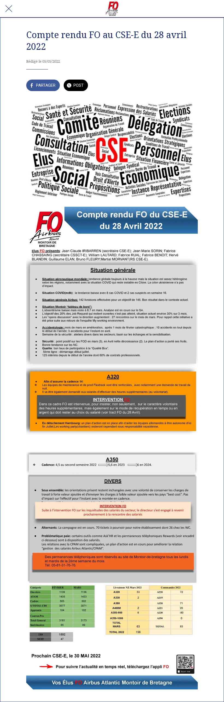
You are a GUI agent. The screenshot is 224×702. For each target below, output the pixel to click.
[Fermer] (8, 8)
